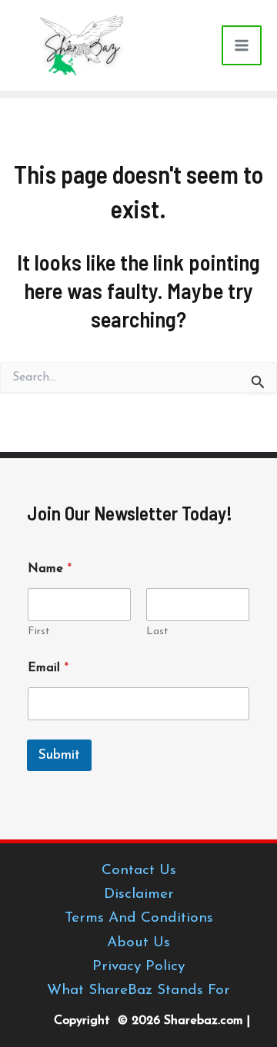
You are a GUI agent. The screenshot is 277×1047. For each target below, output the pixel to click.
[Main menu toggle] (242, 45)
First (39, 631)
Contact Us (139, 870)
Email (48, 668)
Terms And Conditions (139, 918)
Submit (59, 755)
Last (157, 631)
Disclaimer (139, 894)
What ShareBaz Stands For (138, 990)
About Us (138, 943)
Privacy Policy (138, 966)
